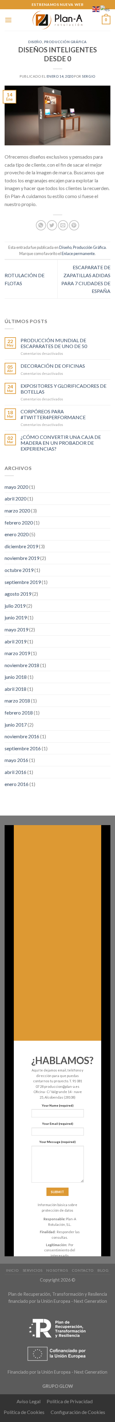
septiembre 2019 (23, 582)
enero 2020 (17, 534)
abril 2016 (15, 772)
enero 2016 (17, 784)
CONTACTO (83, 1270)
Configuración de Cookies (78, 1412)
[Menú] (8, 19)
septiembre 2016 (23, 748)
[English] (96, 8)
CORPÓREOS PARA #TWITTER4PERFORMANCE (53, 414)
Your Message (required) (57, 1142)
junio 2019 (16, 617)
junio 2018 (16, 677)
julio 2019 (15, 606)
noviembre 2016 (22, 736)
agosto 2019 (18, 594)
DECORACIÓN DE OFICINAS (53, 366)
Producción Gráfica (65, 42)
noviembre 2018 (22, 665)
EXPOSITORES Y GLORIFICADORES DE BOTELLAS (63, 389)
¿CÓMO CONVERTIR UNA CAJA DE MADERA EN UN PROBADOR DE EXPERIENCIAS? (61, 443)
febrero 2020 (19, 522)
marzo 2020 (17, 510)
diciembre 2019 (21, 546)
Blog (103, 1270)
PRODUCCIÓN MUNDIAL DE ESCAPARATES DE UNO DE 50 (54, 343)
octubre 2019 (19, 570)
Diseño (35, 42)
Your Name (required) (58, 1105)
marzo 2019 (17, 653)
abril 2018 (15, 689)
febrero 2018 (19, 712)
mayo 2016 (16, 760)
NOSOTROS (57, 1270)
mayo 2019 (16, 629)
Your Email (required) (57, 1123)
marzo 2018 (17, 700)
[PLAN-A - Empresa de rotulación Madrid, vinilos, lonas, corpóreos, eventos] (57, 20)
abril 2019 (15, 641)
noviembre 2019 (22, 558)
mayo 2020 (16, 487)
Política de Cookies (24, 1412)
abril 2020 (15, 498)
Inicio (12, 1270)
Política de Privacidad (70, 1401)
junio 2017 (16, 724)
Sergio (88, 76)
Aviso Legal (28, 1401)
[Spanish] (105, 8)
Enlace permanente (78, 253)
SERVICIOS (33, 1270)
